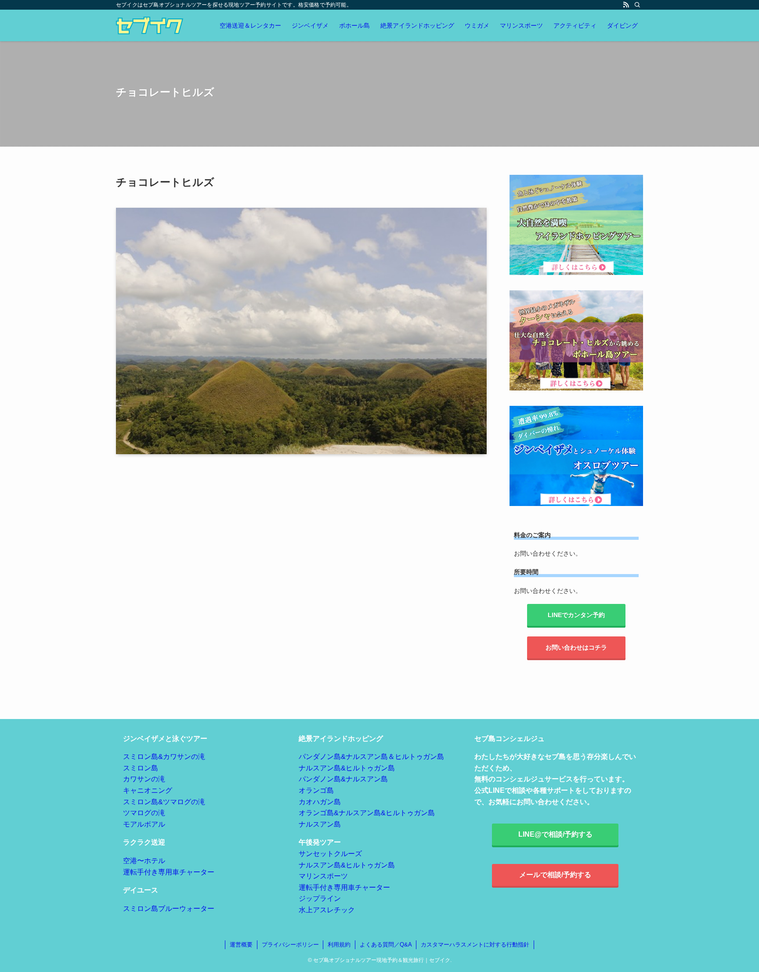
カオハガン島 (320, 802)
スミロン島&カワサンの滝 (164, 756)
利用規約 (339, 944)
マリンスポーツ (323, 876)
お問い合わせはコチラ (576, 647)
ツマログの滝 (144, 813)
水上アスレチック (327, 910)
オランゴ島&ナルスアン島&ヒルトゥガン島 (367, 813)
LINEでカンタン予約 (576, 614)
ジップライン (320, 898)
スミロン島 (140, 768)
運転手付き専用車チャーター (168, 872)
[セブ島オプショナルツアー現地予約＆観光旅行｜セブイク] (149, 25)
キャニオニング (147, 790)
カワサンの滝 (144, 779)
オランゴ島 (316, 790)
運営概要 (241, 944)
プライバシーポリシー (290, 944)
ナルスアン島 (320, 824)
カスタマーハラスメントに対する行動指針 (475, 944)
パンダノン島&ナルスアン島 (343, 779)
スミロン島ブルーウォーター (168, 908)
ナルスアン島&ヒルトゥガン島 (347, 768)
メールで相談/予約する (555, 874)
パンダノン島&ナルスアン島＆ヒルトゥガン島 (371, 756)
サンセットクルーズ (330, 853)
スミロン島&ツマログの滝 (164, 802)
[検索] (637, 5)
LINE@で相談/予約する (555, 834)
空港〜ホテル (144, 860)
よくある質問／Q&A (386, 944)
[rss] (626, 5)
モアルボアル (144, 824)
